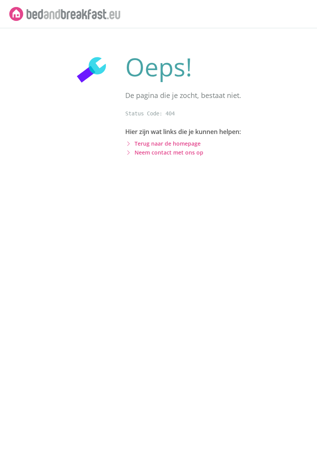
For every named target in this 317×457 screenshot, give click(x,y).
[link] (65, 14)
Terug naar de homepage (168, 143)
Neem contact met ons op (169, 152)
